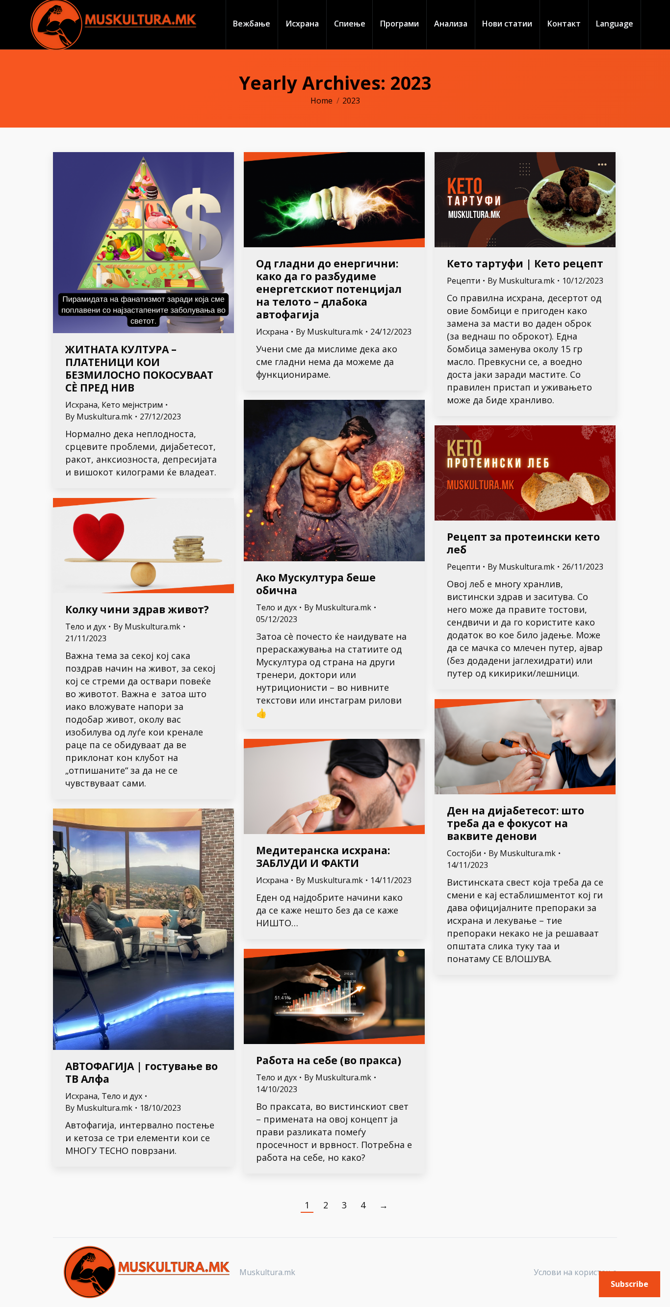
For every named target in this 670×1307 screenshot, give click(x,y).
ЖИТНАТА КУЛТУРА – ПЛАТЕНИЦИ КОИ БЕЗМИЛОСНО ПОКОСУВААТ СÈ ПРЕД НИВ (139, 368)
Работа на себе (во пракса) (328, 1060)
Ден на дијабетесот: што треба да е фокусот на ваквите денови (515, 823)
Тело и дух (276, 607)
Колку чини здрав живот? (137, 609)
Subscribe (629, 1284)
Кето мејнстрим (132, 404)
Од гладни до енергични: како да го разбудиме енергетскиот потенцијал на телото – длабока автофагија (329, 289)
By (98, 416)
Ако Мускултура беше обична (316, 584)
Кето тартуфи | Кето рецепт (525, 263)
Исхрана (81, 404)
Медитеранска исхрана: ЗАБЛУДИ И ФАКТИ (323, 856)
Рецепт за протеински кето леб (523, 543)
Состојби (464, 853)
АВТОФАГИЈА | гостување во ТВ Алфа (141, 1072)
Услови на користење (575, 1272)
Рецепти (463, 280)
